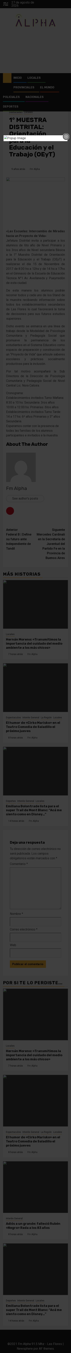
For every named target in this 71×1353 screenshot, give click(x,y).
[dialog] (35, 138)
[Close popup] (66, 137)
